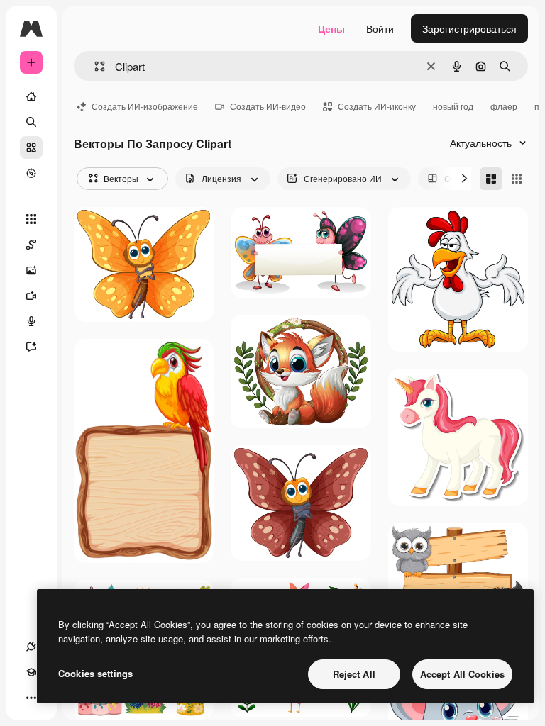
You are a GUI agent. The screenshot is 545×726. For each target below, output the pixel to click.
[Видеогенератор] (31, 295)
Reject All (354, 674)
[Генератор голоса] (31, 321)
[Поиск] (31, 122)
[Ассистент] (31, 346)
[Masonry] (491, 178)
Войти (380, 28)
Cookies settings (95, 673)
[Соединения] (31, 646)
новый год (453, 106)
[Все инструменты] (31, 219)
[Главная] (31, 96)
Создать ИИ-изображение (145, 106)
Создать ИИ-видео (268, 106)
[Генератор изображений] (31, 270)
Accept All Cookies (462, 674)
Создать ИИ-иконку (377, 106)
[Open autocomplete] (94, 66)
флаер (503, 106)
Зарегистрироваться (469, 28)
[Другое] (31, 697)
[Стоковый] (31, 147)
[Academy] (31, 672)
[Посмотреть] (31, 173)
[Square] (516, 178)
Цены (331, 28)
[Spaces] (31, 244)
